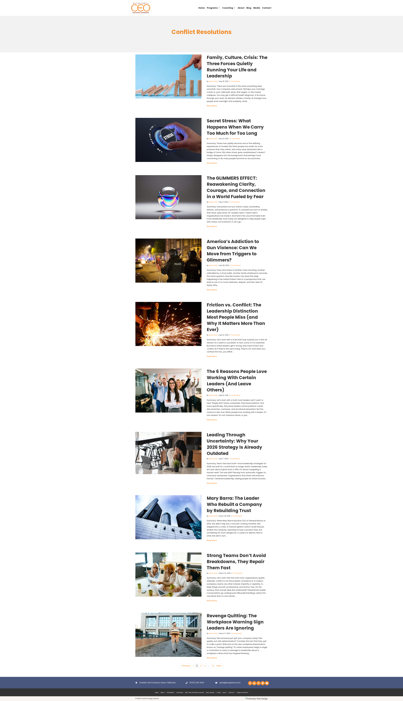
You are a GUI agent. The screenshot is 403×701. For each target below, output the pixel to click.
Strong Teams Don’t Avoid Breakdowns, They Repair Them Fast (236, 561)
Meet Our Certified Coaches (194, 692)
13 (213, 665)
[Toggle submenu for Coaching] (234, 8)
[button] (250, 683)
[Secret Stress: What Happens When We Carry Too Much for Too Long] (168, 139)
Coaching (179, 692)
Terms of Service (242, 692)
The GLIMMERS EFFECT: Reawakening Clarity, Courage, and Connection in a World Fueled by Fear (236, 187)
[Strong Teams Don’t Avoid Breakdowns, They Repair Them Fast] (168, 574)
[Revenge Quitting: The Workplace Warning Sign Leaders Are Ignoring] (168, 634)
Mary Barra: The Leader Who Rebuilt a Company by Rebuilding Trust (234, 504)
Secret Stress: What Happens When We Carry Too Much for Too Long (235, 127)
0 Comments (235, 81)
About (162, 692)
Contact (231, 692)
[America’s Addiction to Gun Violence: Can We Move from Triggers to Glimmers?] (168, 260)
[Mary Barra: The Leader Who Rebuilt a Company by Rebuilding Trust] (168, 517)
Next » (219, 665)
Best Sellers (210, 692)
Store (219, 692)
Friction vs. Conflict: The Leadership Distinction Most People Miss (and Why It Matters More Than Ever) (236, 317)
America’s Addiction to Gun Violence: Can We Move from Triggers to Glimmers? (233, 250)
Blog (224, 692)
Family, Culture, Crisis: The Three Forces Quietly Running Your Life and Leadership (237, 66)
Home (156, 692)
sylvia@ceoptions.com (230, 682)
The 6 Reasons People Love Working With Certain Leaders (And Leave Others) (237, 380)
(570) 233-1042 (197, 682)
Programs (170, 692)
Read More (212, 105)
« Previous (185, 665)
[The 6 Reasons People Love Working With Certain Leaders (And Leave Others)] (168, 390)
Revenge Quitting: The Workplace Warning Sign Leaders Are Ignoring (235, 622)
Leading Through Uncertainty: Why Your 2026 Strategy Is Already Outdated (234, 444)
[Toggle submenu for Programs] (219, 8)
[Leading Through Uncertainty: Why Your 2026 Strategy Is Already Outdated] (168, 453)
